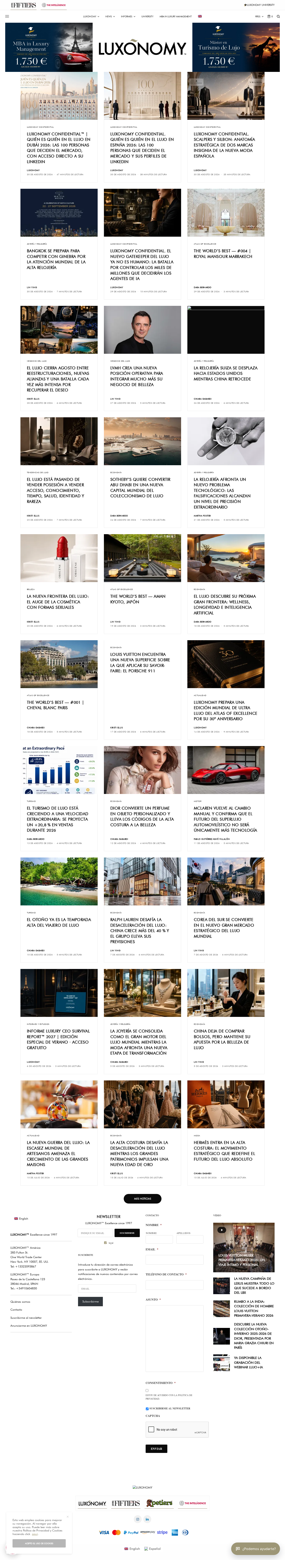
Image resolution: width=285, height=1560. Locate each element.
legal (185, 803)
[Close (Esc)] (217, 738)
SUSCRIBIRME (183, 793)
